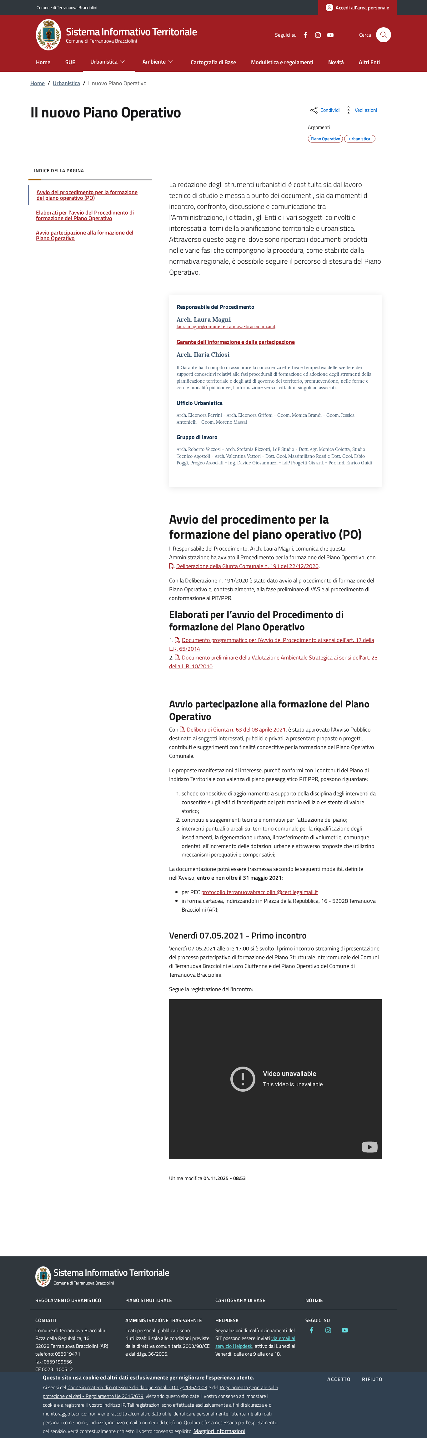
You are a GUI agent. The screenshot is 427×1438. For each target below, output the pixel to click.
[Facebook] (303, 34)
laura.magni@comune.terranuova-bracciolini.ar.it (226, 326)
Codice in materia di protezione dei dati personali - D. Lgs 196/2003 (137, 1387)
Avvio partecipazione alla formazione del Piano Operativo (84, 235)
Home (37, 83)
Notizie (314, 1300)
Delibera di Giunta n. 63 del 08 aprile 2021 (236, 729)
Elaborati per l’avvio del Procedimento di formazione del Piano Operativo (85, 215)
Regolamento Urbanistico (68, 1300)
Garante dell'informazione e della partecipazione (236, 342)
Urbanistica (66, 83)
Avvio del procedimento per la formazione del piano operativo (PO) (87, 195)
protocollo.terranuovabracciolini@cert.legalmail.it (259, 892)
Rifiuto (372, 1379)
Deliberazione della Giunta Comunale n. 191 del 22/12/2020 (247, 566)
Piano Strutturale (148, 1300)
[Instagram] (315, 34)
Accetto (339, 1379)
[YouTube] (328, 34)
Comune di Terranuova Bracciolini (67, 7)
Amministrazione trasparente (163, 1320)
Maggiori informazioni (219, 1431)
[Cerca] (383, 34)
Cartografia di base (240, 1300)
